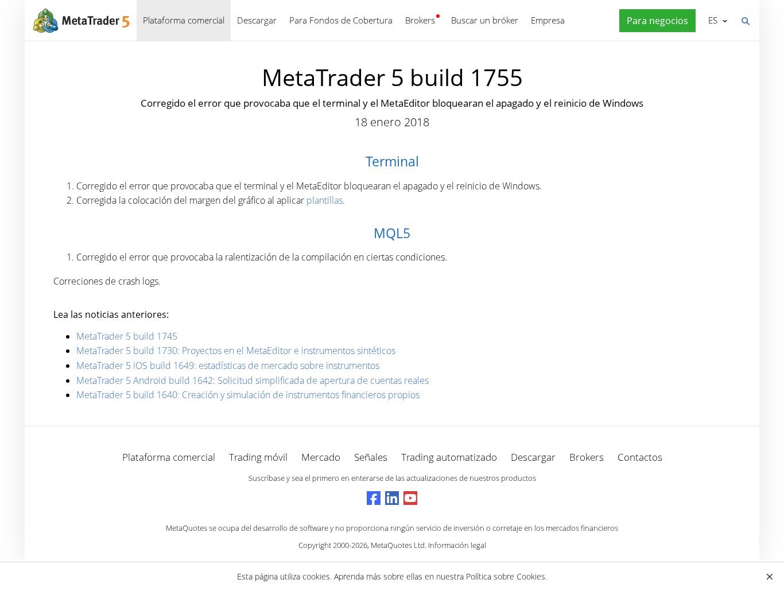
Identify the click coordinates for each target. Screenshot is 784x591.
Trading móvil (258, 457)
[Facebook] (374, 498)
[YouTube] (410, 498)
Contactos (640, 457)
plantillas (324, 200)
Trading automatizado (449, 457)
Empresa (548, 20)
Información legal (457, 545)
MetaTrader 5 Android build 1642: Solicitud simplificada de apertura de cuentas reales (252, 380)
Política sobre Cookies (505, 576)
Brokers (420, 20)
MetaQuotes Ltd (398, 545)
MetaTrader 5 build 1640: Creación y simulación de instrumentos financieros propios (248, 394)
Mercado (320, 457)
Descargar (257, 20)
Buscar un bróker (484, 20)
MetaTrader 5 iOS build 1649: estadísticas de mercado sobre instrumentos (227, 365)
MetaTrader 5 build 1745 (126, 336)
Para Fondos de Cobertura (341, 20)
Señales (370, 457)
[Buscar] (745, 20)
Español (710, 20)
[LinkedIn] (392, 498)
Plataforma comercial (183, 20)
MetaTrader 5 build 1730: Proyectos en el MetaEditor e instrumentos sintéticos (235, 350)
